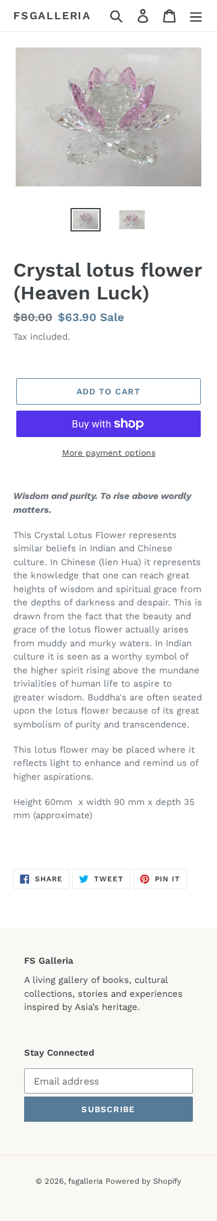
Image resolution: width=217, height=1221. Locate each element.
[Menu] (196, 15)
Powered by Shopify (143, 1181)
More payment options (109, 452)
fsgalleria (52, 15)
